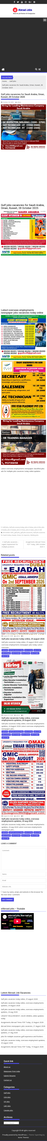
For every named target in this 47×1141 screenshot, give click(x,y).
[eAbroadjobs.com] (3, 69)
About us (7, 1067)
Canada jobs (8, 1110)
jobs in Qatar (30, 530)
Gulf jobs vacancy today (16, 527)
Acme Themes (23, 1137)
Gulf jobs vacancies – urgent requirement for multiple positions (10, 544)
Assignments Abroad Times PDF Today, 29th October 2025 (35, 544)
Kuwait (14, 535)
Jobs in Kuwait (6, 653)
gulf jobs (17, 532)
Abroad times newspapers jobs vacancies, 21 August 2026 (23, 1026)
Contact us (8, 1080)
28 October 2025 (8, 532)
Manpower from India (12, 1071)
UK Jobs (7, 1101)
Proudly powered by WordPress (14, 1135)
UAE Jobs (7, 1106)
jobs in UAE (38, 530)
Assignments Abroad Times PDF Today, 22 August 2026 (22, 1022)
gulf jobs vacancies (26, 532)
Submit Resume (10, 1076)
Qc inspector (26, 535)
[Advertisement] (23, 42)
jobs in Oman (21, 530)
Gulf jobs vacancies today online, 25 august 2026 (19, 999)
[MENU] (44, 19)
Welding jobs (34, 535)
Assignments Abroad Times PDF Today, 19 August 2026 (22, 1047)
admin (19, 102)
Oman (19, 535)
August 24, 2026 (8, 715)
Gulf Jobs (5, 527)
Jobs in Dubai (29, 527)
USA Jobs (7, 1097)
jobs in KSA (37, 527)
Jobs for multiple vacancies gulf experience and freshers (22, 1036)
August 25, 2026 (8, 636)
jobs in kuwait (11, 530)
